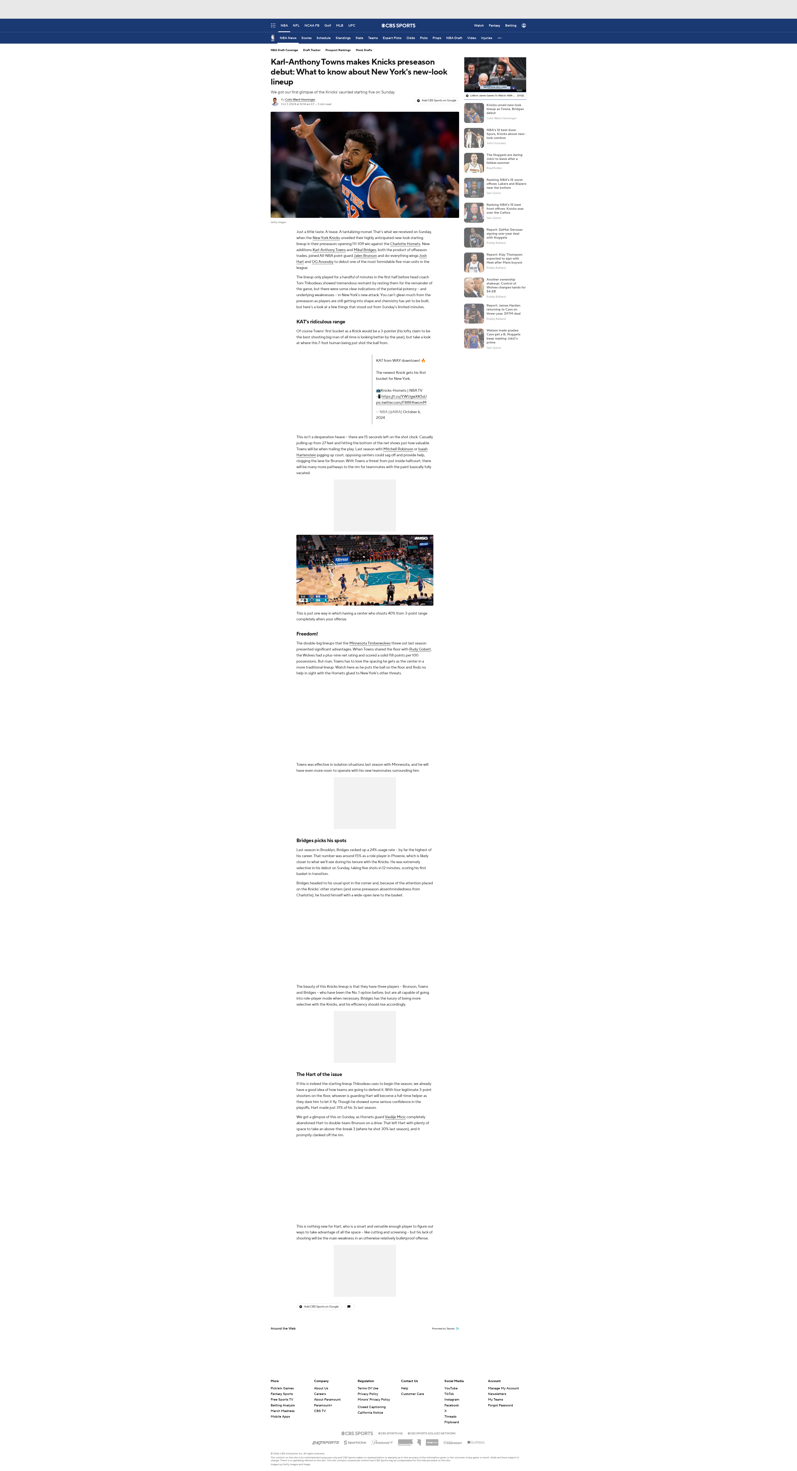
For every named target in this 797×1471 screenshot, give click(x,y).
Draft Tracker (311, 50)
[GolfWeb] (476, 1442)
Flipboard (451, 1422)
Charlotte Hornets (405, 244)
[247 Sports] (325, 1442)
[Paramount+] (382, 1441)
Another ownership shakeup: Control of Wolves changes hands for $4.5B (506, 285)
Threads (450, 1417)
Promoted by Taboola (443, 1310)
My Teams (495, 1399)
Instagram (451, 1399)
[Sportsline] (355, 1442)
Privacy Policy (368, 1394)
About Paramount (327, 1399)
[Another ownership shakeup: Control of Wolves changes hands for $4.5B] (474, 287)
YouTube (451, 1388)
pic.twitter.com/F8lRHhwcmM (393, 390)
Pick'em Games (282, 1388)
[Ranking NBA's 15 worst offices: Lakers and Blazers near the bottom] (474, 188)
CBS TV (320, 1411)
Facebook (451, 1405)
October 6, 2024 (356, 400)
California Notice (370, 1413)
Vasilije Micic (395, 1099)
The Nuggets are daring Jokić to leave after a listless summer (505, 159)
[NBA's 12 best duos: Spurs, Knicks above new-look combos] (474, 138)
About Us (321, 1388)
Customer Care (412, 1394)
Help (404, 1388)
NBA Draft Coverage (284, 50)
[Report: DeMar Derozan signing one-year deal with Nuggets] (474, 238)
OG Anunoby (323, 261)
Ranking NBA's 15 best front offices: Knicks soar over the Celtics (505, 208)
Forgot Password (500, 1405)
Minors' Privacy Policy (374, 1399)
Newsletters (497, 1394)
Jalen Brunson (365, 255)
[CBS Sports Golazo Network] (432, 1433)
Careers (320, 1394)
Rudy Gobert (420, 631)
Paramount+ (323, 1405)
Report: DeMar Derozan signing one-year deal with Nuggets (505, 233)
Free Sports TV (282, 1399)
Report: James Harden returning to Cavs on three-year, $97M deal (504, 309)
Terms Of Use (368, 1388)
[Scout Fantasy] (452, 1442)
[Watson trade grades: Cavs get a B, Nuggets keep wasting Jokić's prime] (474, 338)
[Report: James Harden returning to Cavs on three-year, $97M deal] (474, 314)
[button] (500, 38)
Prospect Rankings (338, 50)
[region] (495, 74)
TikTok (449, 1394)
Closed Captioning (372, 1407)
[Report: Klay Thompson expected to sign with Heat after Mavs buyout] (474, 262)
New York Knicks (326, 238)
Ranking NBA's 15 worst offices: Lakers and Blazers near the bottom (506, 184)
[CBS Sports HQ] (390, 1433)
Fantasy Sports (282, 1394)
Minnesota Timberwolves (370, 625)
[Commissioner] (409, 1441)
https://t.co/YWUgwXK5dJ (344, 390)
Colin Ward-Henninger (300, 100)
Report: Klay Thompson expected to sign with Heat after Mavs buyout (504, 258)
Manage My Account (503, 1388)
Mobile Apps (280, 1417)
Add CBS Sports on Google (439, 100)
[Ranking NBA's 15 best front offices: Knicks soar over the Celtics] (474, 213)
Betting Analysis (283, 1405)
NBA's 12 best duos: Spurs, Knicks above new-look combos (506, 134)
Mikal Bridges (365, 250)
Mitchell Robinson (398, 431)
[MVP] (432, 1441)
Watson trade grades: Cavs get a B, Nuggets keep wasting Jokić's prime (503, 336)
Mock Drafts (364, 50)
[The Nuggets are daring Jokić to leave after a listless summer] (474, 163)
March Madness (283, 1411)
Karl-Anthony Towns (329, 250)
